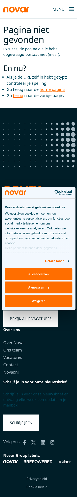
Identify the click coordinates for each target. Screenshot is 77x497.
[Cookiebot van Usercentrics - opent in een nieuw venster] (54, 192)
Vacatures (12, 357)
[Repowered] (38, 461)
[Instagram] (53, 441)
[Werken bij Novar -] (16, 9)
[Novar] (12, 461)
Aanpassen (36, 287)
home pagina (52, 89)
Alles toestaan (38, 274)
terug (18, 95)
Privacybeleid (36, 478)
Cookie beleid (36, 487)
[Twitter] (35, 441)
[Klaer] (64, 461)
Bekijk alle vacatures (31, 318)
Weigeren (38, 300)
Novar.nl (11, 372)
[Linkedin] (44, 441)
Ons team (12, 350)
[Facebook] (26, 441)
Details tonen (54, 261)
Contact (10, 365)
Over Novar (14, 342)
